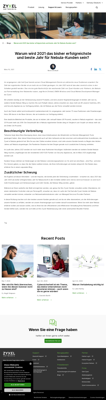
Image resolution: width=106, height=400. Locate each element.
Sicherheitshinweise (39, 366)
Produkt (31, 7)
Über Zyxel (85, 371)
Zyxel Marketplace (63, 356)
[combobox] (31, 364)
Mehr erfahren (13, 215)
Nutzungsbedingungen (57, 397)
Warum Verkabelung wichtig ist (88, 284)
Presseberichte (62, 368)
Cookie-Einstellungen (97, 397)
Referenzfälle (86, 382)
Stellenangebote (87, 375)
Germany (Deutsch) (94, 3)
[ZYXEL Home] (10, 7)
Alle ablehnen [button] (17, 390)
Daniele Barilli (44, 295)
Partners (79, 3)
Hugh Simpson (9, 293)
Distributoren (61, 359)
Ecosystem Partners (88, 363)
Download (36, 363)
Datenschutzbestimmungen (78, 397)
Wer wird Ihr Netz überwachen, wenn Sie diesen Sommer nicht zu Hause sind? (17, 286)
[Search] (96, 7)
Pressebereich (63, 365)
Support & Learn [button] (54, 7)
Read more (21, 381)
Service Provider (67, 3)
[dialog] (17, 379)
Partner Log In (86, 356)
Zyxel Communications (89, 385)
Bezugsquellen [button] (71, 7)
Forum (34, 359)
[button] (17, 394)
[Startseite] (3, 43)
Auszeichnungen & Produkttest (66, 371)
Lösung (41, 7)
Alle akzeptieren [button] (17, 385)
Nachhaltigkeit (86, 378)
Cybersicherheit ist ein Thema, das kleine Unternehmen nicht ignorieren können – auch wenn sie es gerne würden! (52, 288)
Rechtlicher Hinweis (40, 397)
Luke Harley (79, 289)
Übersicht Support (38, 356)
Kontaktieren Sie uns (53, 341)
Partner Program (87, 359)
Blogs (59, 375)
